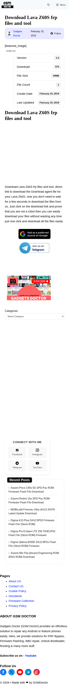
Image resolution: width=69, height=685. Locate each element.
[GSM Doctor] (8, 5)
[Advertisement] (34, 153)
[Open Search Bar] (48, 5)
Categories (11, 584)
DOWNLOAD (11, 51)
